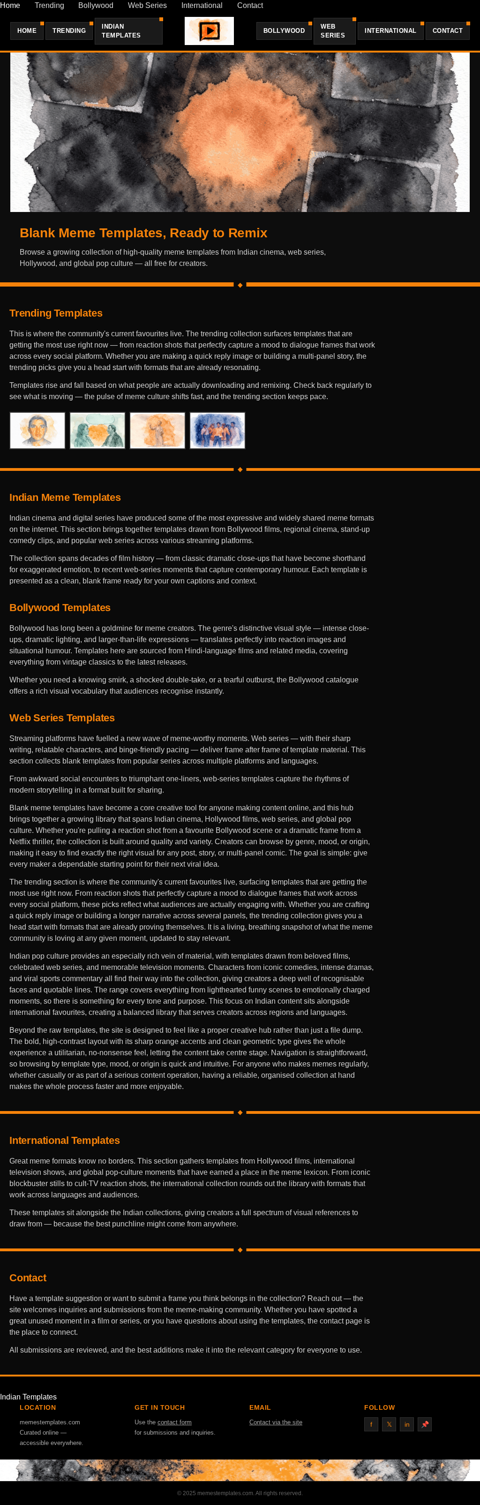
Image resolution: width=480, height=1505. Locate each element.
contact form (175, 1422)
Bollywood (95, 5)
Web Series (147, 5)
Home (10, 5)
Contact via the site (275, 1422)
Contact (250, 5)
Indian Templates (121, 31)
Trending (49, 5)
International (202, 5)
